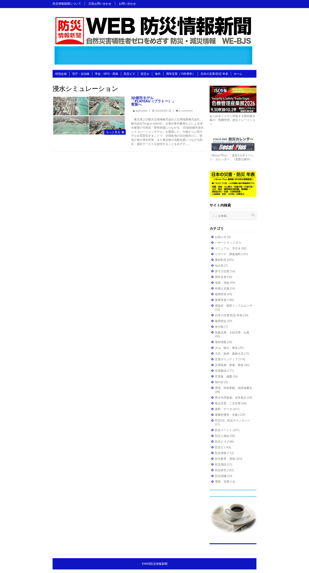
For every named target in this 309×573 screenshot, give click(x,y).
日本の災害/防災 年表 (214, 74)
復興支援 (220, 300)
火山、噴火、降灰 (226, 348)
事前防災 (220, 260)
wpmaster (142, 110)
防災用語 (220, 464)
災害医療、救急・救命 (229, 365)
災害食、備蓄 (223, 376)
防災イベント (223, 430)
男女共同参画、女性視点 (230, 397)
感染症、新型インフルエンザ (233, 306)
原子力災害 (222, 271)
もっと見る (113, 132)
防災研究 (220, 470)
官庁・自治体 (80, 74)
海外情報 (220, 342)
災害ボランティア (226, 359)
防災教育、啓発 (225, 459)
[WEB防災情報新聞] (153, 39)
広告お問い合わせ (100, 3)
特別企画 (61, 74)
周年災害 (220, 277)
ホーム (238, 74)
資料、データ (223, 409)
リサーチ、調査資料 (228, 254)
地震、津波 (222, 283)
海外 (158, 74)
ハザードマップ (225, 243)
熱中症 (219, 382)
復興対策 (220, 294)
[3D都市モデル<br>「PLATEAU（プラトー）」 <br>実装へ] (89, 115)
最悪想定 (220, 321)
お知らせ (220, 237)
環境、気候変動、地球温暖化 (233, 388)
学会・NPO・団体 (106, 74)
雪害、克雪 (222, 482)
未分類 (219, 327)
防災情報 (220, 453)
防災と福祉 (222, 436)
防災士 (145, 74)
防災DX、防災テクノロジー (232, 420)
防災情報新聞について (67, 3)
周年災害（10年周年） (180, 74)
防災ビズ (129, 74)
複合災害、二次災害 (228, 403)
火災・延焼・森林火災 (229, 353)
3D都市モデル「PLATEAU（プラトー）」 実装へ (153, 101)
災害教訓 (220, 371)
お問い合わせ (127, 3)
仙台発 (219, 265)
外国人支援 (222, 288)
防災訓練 (220, 476)
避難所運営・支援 (226, 415)
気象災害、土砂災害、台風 (232, 332)
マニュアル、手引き (228, 248)
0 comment (186, 110)
